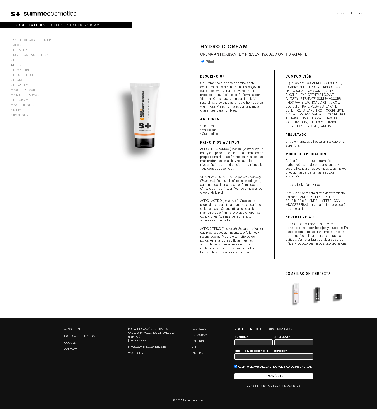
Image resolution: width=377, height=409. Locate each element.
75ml (210, 62)
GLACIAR (18, 80)
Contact (70, 349)
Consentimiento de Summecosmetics (273, 385)
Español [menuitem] (341, 13)
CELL (14, 60)
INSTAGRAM (199, 334)
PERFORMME (20, 100)
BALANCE (18, 45)
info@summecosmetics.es (147, 346)
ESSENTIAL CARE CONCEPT (32, 40)
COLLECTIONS (32, 25)
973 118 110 (135, 352)
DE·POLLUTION (22, 75)
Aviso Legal (72, 329)
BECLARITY (19, 50)
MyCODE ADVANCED (26, 90)
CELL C (16, 65)
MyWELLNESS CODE (26, 105)
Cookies (70, 342)
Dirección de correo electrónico (260, 350)
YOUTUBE (198, 347)
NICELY (16, 110)
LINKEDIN (198, 341)
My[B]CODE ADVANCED (28, 95)
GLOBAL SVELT (22, 85)
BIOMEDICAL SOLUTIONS (30, 55)
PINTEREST (199, 353)
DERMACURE (20, 70)
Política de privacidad (80, 336)
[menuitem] (341, 13)
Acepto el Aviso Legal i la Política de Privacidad (274, 366)
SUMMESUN (19, 115)
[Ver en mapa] (137, 340)
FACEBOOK (199, 328)
